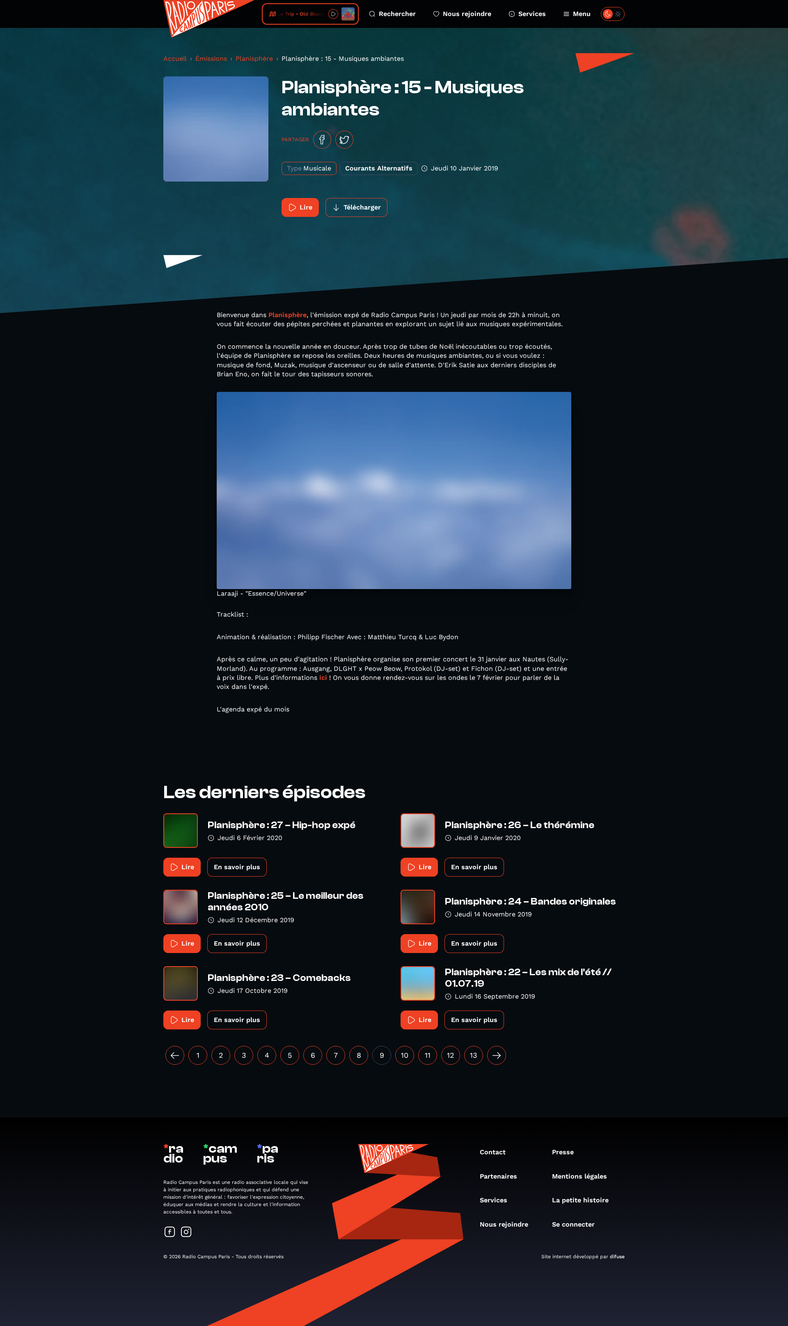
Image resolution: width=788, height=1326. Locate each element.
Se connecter (573, 1224)
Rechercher (397, 14)
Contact (493, 1152)
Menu (582, 14)
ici (323, 677)
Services (532, 14)
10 (404, 1055)
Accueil (175, 58)
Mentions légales (579, 1176)
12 (450, 1055)
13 (473, 1055)
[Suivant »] (497, 1055)
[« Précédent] (175, 1055)
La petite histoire (580, 1200)
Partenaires (498, 1176)
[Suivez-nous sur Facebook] (169, 1232)
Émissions (211, 58)
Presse (563, 1152)
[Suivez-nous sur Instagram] (186, 1232)
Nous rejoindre (467, 14)
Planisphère (254, 58)
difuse (617, 1256)
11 (428, 1055)
